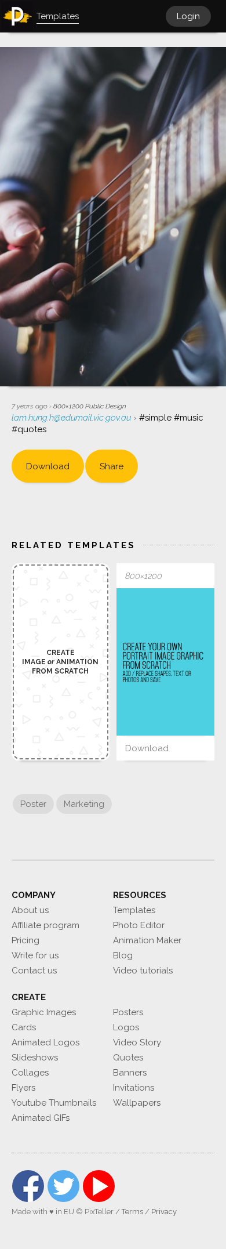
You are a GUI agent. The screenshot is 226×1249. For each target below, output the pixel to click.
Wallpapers (137, 1103)
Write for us (35, 955)
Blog (123, 955)
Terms (132, 1211)
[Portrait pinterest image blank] (165, 662)
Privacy (164, 1211)
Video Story (137, 1042)
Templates (134, 910)
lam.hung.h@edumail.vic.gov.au (72, 417)
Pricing (25, 940)
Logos (126, 1027)
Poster (33, 804)
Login (188, 16)
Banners (130, 1072)
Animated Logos (45, 1042)
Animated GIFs (41, 1118)
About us (30, 910)
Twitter (63, 1186)
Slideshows (35, 1057)
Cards (24, 1027)
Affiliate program (45, 925)
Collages (30, 1072)
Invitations (133, 1088)
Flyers (23, 1088)
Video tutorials (143, 970)
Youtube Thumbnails (54, 1103)
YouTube (99, 1186)
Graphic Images (44, 1012)
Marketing (84, 804)
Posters (128, 1012)
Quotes (128, 1057)
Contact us (34, 970)
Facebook (28, 1186)
